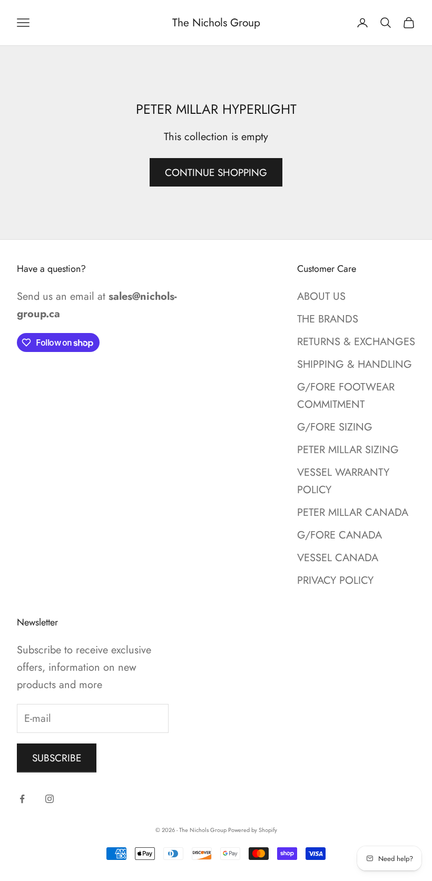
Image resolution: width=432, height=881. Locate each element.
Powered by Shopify (252, 830)
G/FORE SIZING (334, 427)
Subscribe (56, 758)
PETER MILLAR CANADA (352, 512)
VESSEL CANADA (337, 557)
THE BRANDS (327, 319)
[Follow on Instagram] (49, 799)
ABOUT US (321, 296)
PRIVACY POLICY (335, 580)
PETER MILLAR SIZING (348, 449)
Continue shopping (216, 172)
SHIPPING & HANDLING (354, 364)
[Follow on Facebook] (22, 799)
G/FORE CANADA (339, 535)
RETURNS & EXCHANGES (356, 341)
